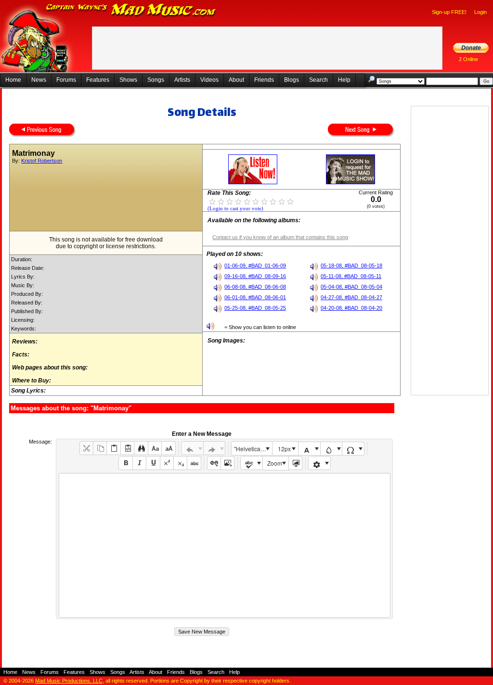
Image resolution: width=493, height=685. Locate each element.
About (236, 79)
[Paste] (113, 448)
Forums (66, 79)
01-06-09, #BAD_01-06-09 (255, 265)
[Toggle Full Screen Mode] (295, 463)
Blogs (291, 79)
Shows (128, 79)
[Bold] (125, 463)
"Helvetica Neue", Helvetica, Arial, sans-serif (253, 448)
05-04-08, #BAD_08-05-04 (351, 287)
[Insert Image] (227, 463)
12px (284, 448)
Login (480, 12)
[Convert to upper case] (168, 448)
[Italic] (139, 463)
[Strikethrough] (193, 463)
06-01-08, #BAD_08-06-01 (255, 297)
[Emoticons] (319, 463)
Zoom (274, 463)
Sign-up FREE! (449, 12)
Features (97, 79)
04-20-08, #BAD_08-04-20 (351, 308)
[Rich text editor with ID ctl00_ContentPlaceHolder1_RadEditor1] (224, 545)
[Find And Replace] (140, 448)
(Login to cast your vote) (235, 208)
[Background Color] (331, 448)
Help (344, 79)
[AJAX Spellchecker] (251, 463)
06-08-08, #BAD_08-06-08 (255, 287)
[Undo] (192, 448)
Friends (264, 79)
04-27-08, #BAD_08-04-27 (351, 297)
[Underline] (152, 463)
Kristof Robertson (41, 161)
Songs (155, 79)
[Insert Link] (214, 463)
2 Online (468, 59)
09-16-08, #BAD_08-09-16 (255, 276)
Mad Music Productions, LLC (69, 681)
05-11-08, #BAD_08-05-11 (351, 276)
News (38, 79)
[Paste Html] (127, 448)
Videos (209, 79)
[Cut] (86, 448)
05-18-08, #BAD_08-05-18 (351, 265)
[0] (212, 201)
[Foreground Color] (309, 448)
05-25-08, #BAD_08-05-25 (255, 308)
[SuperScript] (166, 463)
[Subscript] (180, 463)
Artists (182, 79)
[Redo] (214, 448)
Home (13, 79)
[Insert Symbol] (353, 448)
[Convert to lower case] (154, 448)
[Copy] (99, 448)
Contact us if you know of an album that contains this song (280, 237)
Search (318, 79)
